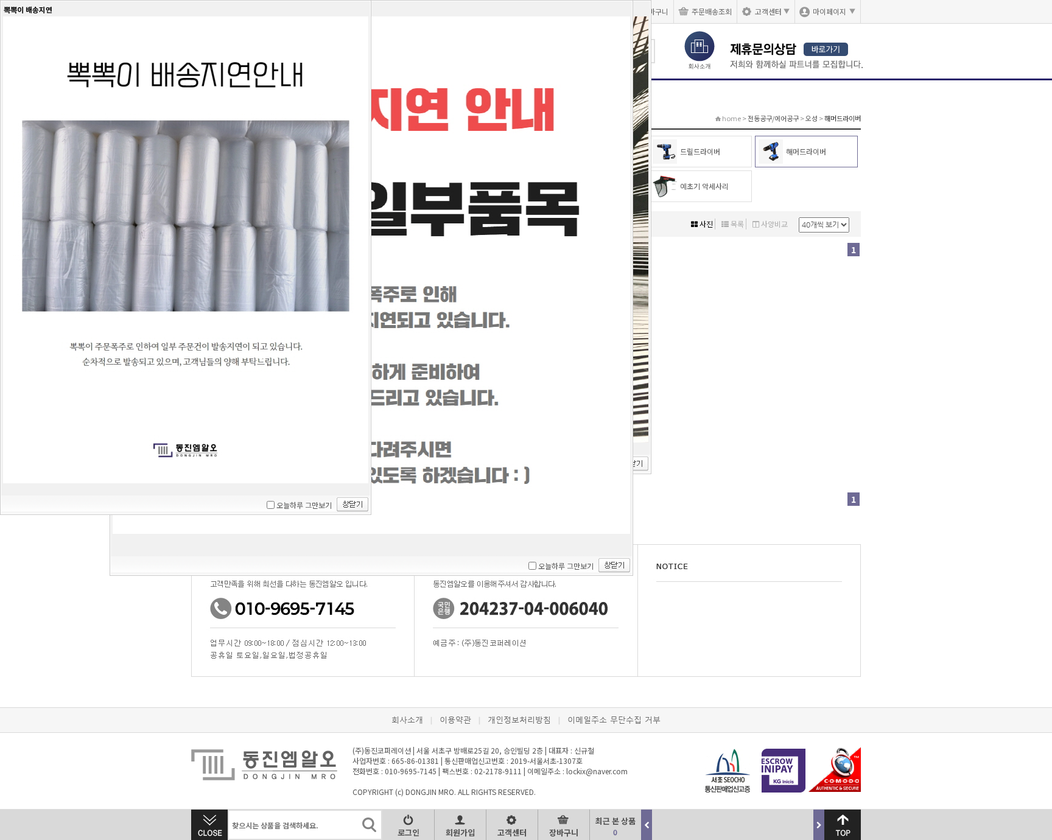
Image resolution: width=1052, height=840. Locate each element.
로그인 (408, 832)
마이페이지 (834, 11)
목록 (736, 224)
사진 (705, 224)
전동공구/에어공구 (773, 118)
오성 (811, 118)
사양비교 (773, 224)
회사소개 (407, 720)
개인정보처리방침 (519, 720)
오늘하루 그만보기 (566, 566)
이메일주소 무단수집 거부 (614, 720)
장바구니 (563, 832)
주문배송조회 (712, 11)
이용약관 (455, 720)
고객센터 (772, 11)
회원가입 (460, 832)
